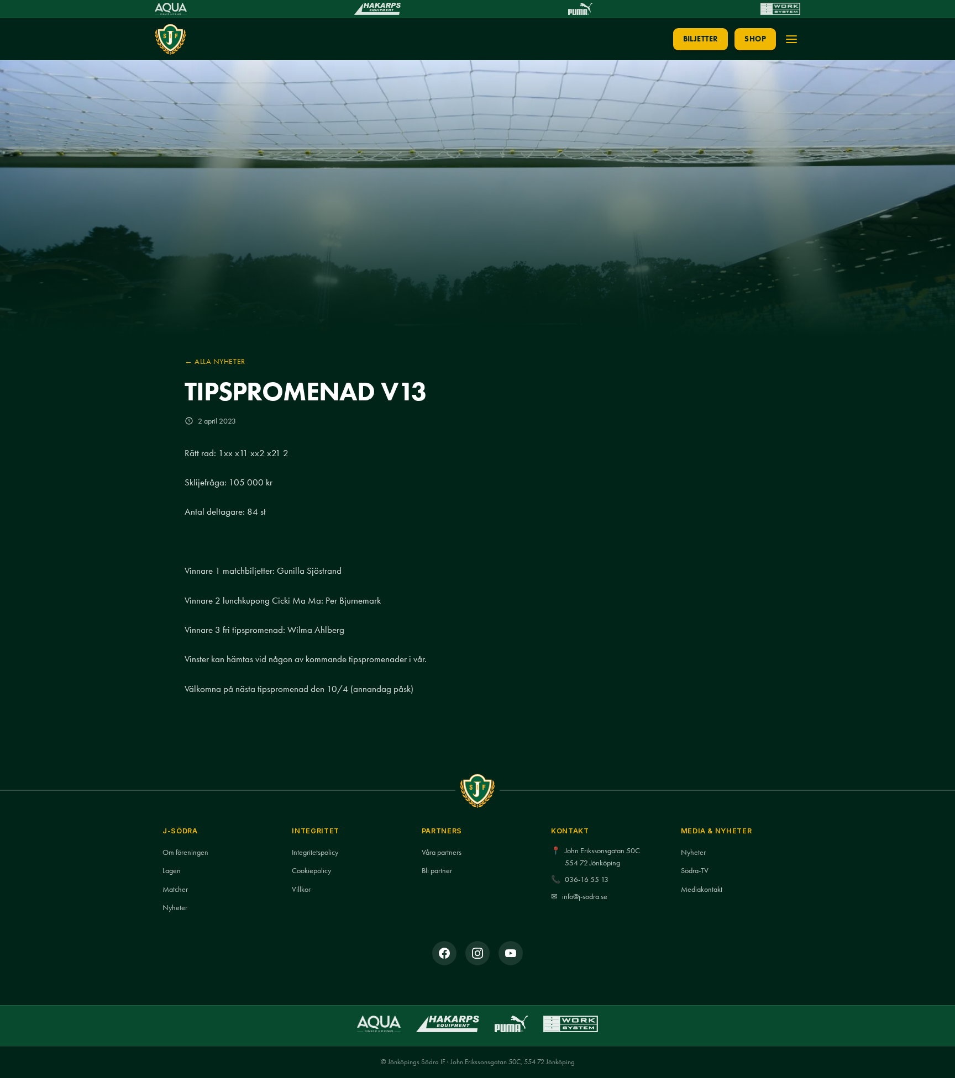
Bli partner (437, 870)
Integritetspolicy (315, 852)
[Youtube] (511, 953)
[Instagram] (477, 953)
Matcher (175, 889)
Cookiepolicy (311, 870)
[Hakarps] (377, 9)
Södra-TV (695, 870)
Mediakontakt (701, 889)
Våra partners (441, 852)
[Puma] (580, 9)
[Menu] (791, 39)
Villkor (301, 889)
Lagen (171, 870)
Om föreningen (185, 852)
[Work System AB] (780, 9)
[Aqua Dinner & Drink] (171, 9)
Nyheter (174, 907)
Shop (755, 39)
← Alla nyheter (215, 361)
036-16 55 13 (586, 879)
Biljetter (700, 39)
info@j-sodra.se (584, 896)
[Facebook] (444, 953)
